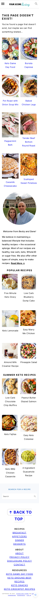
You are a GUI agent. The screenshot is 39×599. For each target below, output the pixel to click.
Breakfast (19, 532)
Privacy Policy (19, 557)
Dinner (19, 540)
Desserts (19, 544)
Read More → (18, 263)
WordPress (21, 595)
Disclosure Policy (19, 561)
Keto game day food (19, 574)
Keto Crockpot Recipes (19, 589)
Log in (29, 595)
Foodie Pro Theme (22, 593)
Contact (19, 564)
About (19, 553)
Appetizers (19, 536)
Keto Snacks (19, 585)
